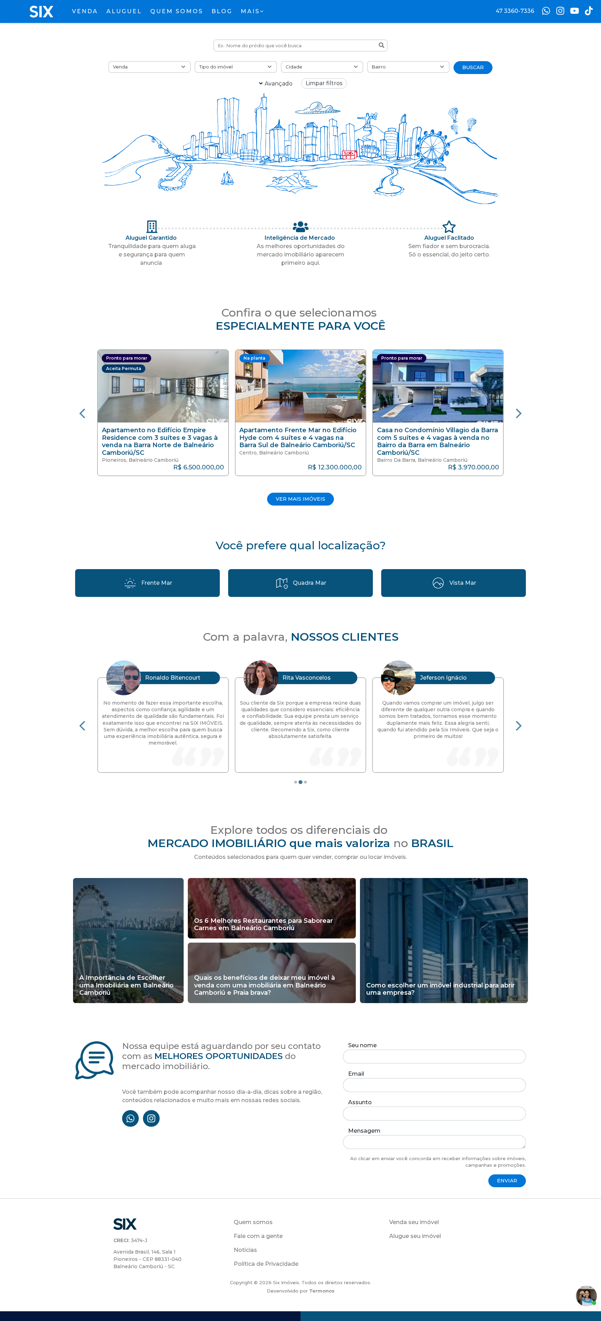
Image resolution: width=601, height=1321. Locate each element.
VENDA (85, 11)
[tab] (295, 782)
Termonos (322, 1291)
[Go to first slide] (519, 725)
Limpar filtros (324, 83)
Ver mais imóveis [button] (300, 499)
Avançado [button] (279, 83)
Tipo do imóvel (216, 66)
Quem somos (253, 1222)
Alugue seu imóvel (415, 1236)
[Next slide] (519, 413)
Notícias (245, 1250)
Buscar (473, 67)
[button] (172, 413)
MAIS (250, 11)
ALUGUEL (124, 11)
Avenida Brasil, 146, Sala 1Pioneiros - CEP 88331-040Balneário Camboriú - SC (147, 1259)
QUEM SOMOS (176, 11)
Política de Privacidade (266, 1264)
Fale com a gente (258, 1236)
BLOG (221, 11)
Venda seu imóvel (414, 1222)
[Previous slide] (82, 413)
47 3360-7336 (515, 11)
